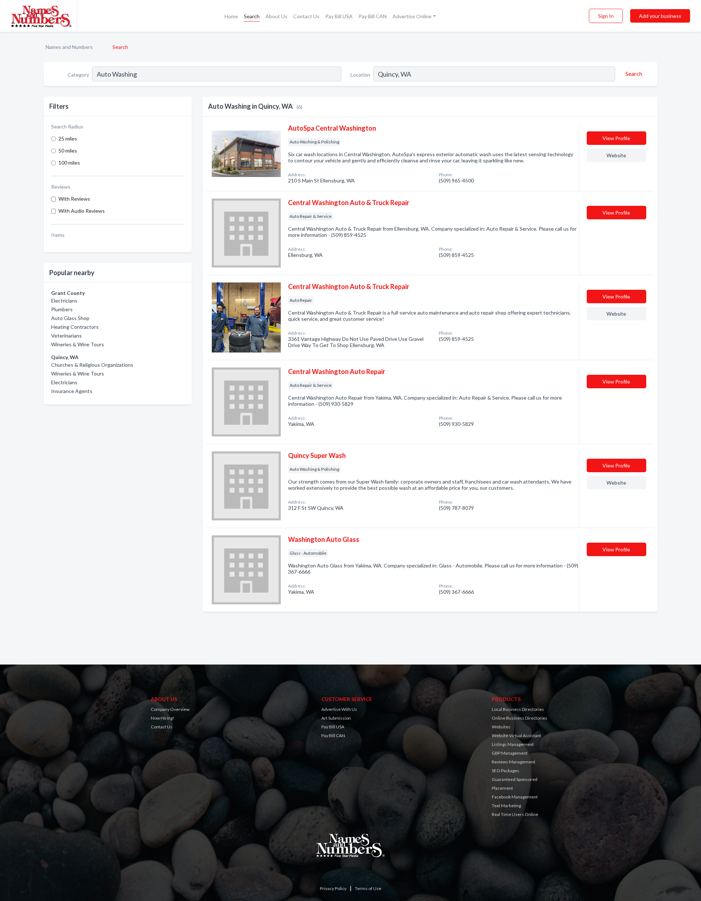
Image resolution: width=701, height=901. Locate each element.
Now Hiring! (163, 718)
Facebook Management (515, 797)
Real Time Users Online (515, 814)
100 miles (69, 162)
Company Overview (170, 709)
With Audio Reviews (81, 211)
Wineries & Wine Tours (77, 344)
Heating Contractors (75, 327)
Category (78, 75)
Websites (501, 726)
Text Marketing (506, 805)
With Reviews (74, 199)
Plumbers (62, 309)
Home (231, 16)
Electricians (64, 300)
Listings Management (513, 744)
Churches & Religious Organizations (92, 365)
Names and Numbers (69, 47)
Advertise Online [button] (412, 16)
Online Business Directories (519, 718)
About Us (276, 16)
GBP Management (510, 753)
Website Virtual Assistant (516, 735)
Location (360, 75)
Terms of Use (368, 888)
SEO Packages (505, 770)
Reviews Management (513, 762)
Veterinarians (66, 335)
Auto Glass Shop (70, 318)
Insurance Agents (71, 391)
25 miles (67, 138)
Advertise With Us (339, 709)
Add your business (660, 16)
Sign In (606, 16)
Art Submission (336, 718)
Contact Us (306, 16)
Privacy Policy (333, 888)
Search (252, 16)
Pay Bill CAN (373, 16)
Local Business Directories (518, 709)
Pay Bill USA (339, 16)
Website (616, 155)
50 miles (67, 150)
